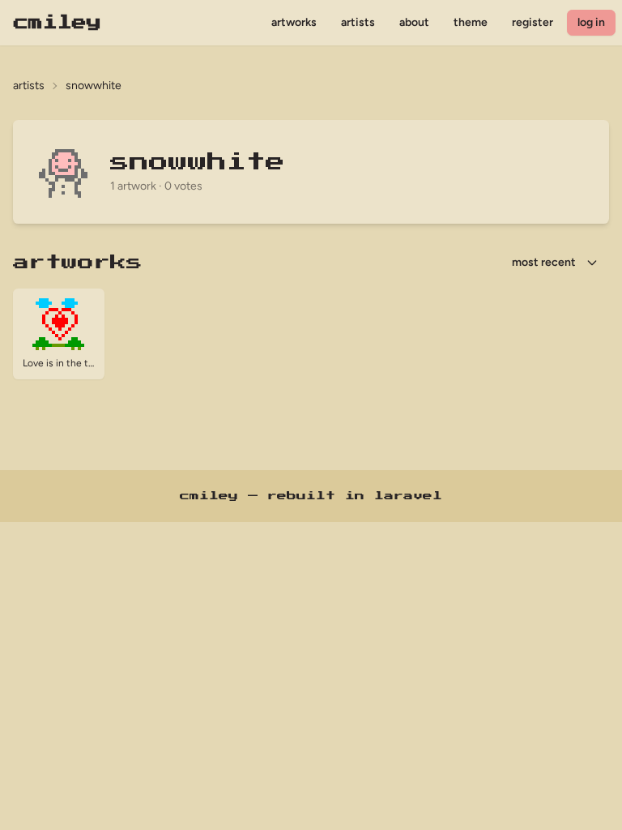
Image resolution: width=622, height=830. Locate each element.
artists (358, 22)
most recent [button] (544, 262)
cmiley (57, 22)
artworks (294, 22)
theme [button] (471, 22)
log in (591, 22)
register (532, 22)
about (414, 22)
